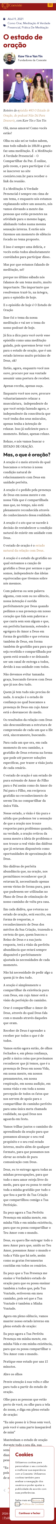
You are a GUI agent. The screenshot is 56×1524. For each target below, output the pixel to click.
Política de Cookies (33, 1504)
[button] (50, 4)
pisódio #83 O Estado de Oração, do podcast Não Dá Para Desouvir (26, 116)
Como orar (14, 23)
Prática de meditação (35, 28)
